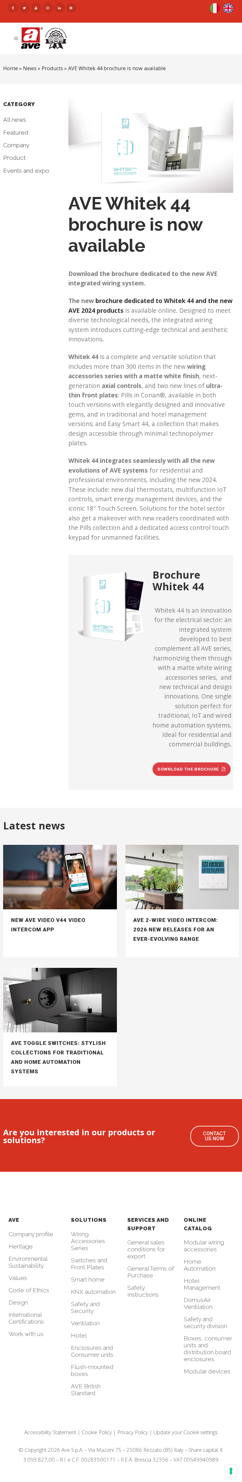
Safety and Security (85, 1307)
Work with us (26, 1333)
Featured (15, 132)
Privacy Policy (132, 1432)
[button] (214, 1136)
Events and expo (26, 170)
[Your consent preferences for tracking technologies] (231, 1471)
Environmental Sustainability (28, 1262)
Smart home (88, 1279)
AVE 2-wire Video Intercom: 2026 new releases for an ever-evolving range (175, 929)
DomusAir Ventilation (198, 1303)
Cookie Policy (97, 1432)
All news (14, 119)
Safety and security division (205, 1322)
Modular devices (207, 1371)
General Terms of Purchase (150, 1272)
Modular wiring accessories (204, 1246)
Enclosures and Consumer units (92, 1351)
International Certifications (26, 1318)
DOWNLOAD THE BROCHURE (188, 769)
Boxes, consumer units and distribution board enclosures (208, 1348)
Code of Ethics (29, 1290)
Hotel (79, 1335)
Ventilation (85, 1323)
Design (18, 1302)
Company (16, 145)
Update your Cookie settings (185, 1432)
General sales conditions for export (146, 1249)
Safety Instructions (142, 1291)
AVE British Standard (86, 1389)
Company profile (31, 1234)
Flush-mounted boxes (92, 1370)
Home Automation (200, 1265)
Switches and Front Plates (89, 1264)
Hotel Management (202, 1284)
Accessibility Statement (50, 1432)
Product (14, 157)
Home (10, 68)
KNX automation (93, 1291)
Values (18, 1277)
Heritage (21, 1246)
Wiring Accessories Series (88, 1241)
